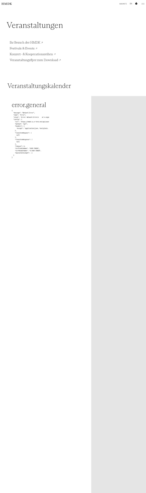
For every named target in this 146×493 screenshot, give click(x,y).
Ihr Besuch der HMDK (25, 42)
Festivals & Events (22, 48)
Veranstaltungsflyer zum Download (34, 60)
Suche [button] (122, 4)
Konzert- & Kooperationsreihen (31, 54)
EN (131, 4)
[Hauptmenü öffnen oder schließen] (141, 3)
